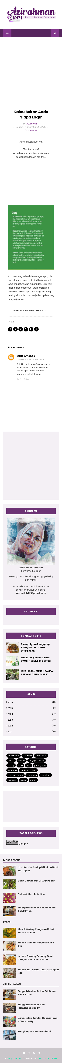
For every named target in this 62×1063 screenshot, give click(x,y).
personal (12, 780)
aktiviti (11, 760)
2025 (32, 708)
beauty (21, 760)
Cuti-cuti (27, 755)
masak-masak (15, 775)
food (20, 765)
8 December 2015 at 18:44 (31, 359)
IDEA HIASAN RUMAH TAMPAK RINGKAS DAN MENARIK (37, 672)
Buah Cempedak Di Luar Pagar (36, 880)
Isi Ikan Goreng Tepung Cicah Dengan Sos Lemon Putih (35, 958)
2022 (32, 725)
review (33, 780)
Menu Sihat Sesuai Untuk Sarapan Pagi (38, 971)
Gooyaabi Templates (46, 1058)
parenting (45, 775)
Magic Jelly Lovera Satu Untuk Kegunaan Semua (36, 659)
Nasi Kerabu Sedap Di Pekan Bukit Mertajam (38, 869)
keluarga (12, 770)
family (11, 765)
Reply (19, 379)
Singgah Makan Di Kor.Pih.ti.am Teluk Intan (36, 909)
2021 (32, 731)
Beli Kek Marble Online (31, 894)
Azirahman (32, 123)
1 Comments (37, 128)
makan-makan (28, 770)
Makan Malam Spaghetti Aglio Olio (36, 944)
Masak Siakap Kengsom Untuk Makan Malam (36, 931)
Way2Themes (14, 1058)
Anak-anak (13, 755)
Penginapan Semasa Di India (35, 1031)
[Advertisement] (31, 73)
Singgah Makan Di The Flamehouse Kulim (31, 1006)
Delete (27, 379)
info (13, 322)
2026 (32, 702)
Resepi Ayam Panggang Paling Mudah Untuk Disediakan (35, 647)
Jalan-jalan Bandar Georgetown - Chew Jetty (38, 1019)
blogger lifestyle (36, 760)
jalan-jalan (40, 765)
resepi (23, 780)
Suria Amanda (26, 356)
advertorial (41, 755)
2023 (32, 719)
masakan (32, 775)
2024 (32, 714)
